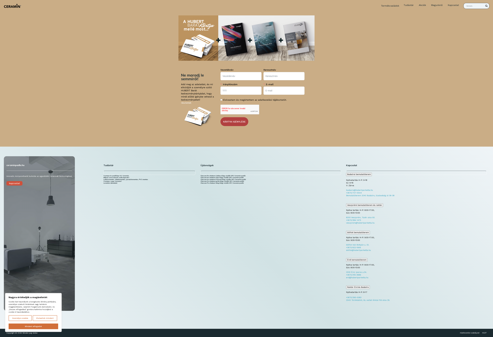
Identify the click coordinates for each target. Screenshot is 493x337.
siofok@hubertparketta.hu (358, 250)
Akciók (422, 5)
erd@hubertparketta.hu (357, 277)
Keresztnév (269, 69)
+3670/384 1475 (353, 220)
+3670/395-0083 (353, 297)
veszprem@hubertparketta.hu (360, 223)
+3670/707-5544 (354, 193)
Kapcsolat (453, 5)
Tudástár (409, 5)
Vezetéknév (227, 69)
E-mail (269, 84)
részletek (186, 102)
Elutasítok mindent (45, 318)
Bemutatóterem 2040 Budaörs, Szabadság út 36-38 (370, 195)
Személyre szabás (20, 318)
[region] (33, 312)
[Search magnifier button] (486, 6)
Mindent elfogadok (33, 326)
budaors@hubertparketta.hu (359, 190)
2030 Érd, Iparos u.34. (356, 272)
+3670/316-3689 (353, 275)
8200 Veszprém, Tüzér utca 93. (360, 217)
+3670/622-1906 (353, 247)
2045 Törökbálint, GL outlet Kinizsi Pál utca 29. (368, 300)
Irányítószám (230, 84)
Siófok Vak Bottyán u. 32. (357, 245)
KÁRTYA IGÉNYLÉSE (234, 121)
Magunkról (437, 5)
